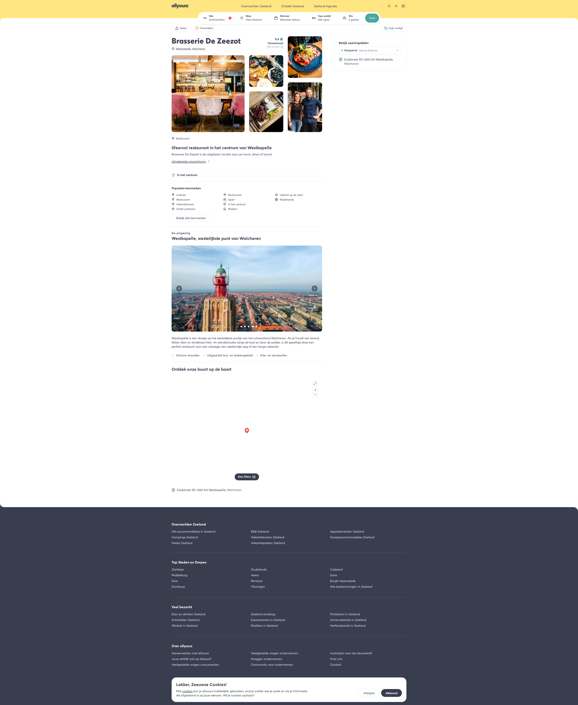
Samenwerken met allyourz (190, 653)
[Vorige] (179, 288)
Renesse (256, 581)
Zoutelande (259, 569)
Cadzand (336, 569)
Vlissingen (258, 586)
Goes (333, 575)
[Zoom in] (315, 390)
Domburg (178, 586)
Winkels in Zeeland (185, 625)
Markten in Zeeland (264, 625)
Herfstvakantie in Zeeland (347, 625)
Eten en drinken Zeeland (188, 614)
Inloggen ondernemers (266, 659)
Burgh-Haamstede (343, 581)
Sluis (175, 581)
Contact (335, 664)
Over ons (336, 659)
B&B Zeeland (260, 531)
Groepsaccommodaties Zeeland (352, 537)
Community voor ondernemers (272, 664)
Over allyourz (182, 646)
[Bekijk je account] (396, 6)
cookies (187, 691)
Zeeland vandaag (263, 614)
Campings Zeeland (185, 537)
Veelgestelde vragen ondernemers (274, 653)
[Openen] (315, 383)
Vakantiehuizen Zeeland (267, 537)
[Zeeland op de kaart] (403, 6)
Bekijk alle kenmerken (191, 218)
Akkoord (391, 693)
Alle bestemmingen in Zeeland (351, 586)
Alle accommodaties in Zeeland (193, 531)
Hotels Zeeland (182, 543)
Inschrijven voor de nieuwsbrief (351, 653)
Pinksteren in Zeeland (345, 614)
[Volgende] (315, 288)
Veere (255, 575)
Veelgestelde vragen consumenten (195, 664)
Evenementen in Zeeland (268, 620)
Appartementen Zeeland (347, 531)
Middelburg (179, 575)
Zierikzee (178, 569)
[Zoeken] (389, 6)
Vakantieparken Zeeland (268, 543)
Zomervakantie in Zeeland (348, 620)
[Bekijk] (305, 57)
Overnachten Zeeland (189, 524)
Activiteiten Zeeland (185, 620)
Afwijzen (369, 693)
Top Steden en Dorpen (189, 562)
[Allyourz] (180, 6)
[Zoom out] (315, 394)
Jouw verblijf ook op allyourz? (191, 659)
